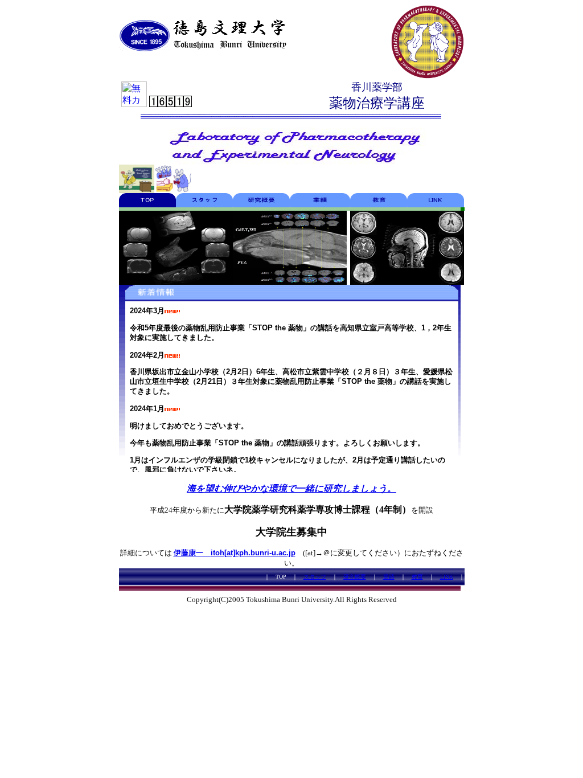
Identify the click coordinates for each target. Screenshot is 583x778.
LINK (446, 577)
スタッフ (314, 577)
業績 (389, 577)
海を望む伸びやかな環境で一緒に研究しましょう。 (291, 488)
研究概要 (354, 577)
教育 (417, 577)
